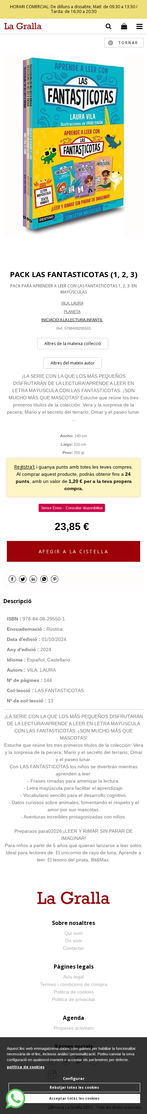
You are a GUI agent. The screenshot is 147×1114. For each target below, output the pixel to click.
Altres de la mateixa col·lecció (72, 343)
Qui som (74, 933)
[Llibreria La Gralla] (21, 27)
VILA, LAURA (72, 303)
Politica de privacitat (73, 999)
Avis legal (73, 977)
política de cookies (25, 1066)
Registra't (24, 466)
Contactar (73, 948)
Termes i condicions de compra (73, 984)
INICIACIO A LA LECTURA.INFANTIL (72, 320)
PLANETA (72, 312)
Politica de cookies (74, 992)
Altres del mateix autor (73, 363)
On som (73, 940)
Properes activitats (74, 1028)
